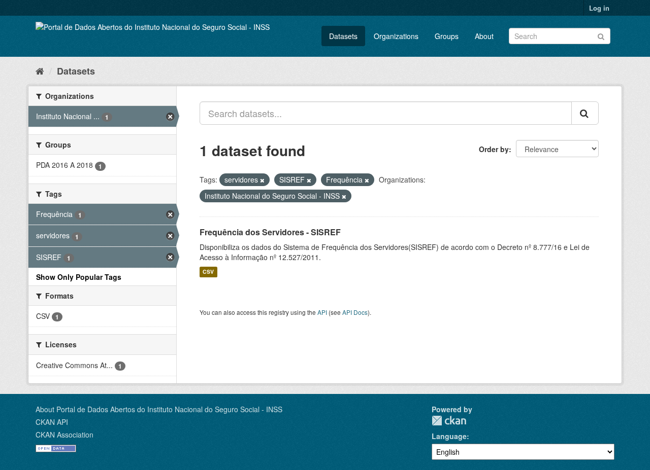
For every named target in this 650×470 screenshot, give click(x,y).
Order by (494, 149)
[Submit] (601, 35)
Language (449, 436)
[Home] (40, 70)
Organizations (396, 36)
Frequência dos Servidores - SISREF (270, 232)
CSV (208, 272)
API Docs (355, 312)
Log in (599, 8)
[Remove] (262, 180)
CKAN (449, 420)
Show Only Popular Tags (78, 277)
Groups (447, 36)
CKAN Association (64, 434)
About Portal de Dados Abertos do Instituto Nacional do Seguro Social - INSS (159, 409)
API (322, 312)
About (484, 36)
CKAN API (52, 422)
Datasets (343, 36)
